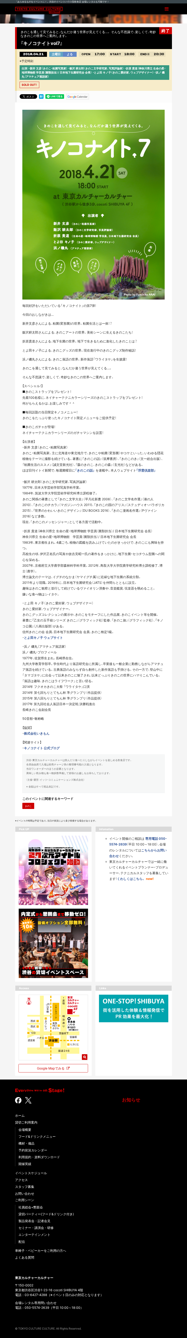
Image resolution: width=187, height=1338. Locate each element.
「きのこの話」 (85, 470)
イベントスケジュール (31, 1173)
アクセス (21, 1180)
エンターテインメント (34, 1234)
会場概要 (24, 1130)
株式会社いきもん (36, 733)
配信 (21, 1242)
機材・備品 (26, 1143)
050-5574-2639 (37, 1307)
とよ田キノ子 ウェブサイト (43, 637)
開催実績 (24, 1164)
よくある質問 (24, 1257)
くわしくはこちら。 (131, 879)
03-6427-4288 (36, 1295)
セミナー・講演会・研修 (36, 1228)
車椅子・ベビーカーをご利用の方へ (40, 1250)
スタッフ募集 (24, 1187)
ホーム (20, 1115)
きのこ (28, 806)
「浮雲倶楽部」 (146, 470)
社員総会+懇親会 (30, 1207)
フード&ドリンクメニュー (37, 1136)
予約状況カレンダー (32, 1150)
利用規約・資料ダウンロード (39, 1157)
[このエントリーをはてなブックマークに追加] (41, 96)
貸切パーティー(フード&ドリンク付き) (46, 1214)
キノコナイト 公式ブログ (42, 748)
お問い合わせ (24, 1193)
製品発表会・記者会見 (34, 1221)
